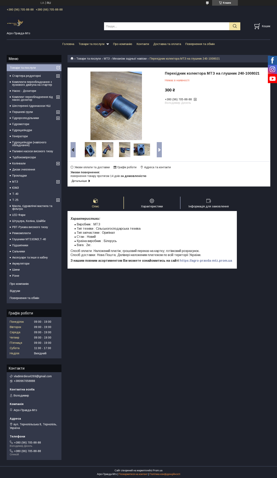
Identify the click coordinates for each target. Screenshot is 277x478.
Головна (68, 44)
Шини (16, 269)
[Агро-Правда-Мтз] (53, 22)
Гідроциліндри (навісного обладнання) (29, 144)
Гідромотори (20, 124)
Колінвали (19, 163)
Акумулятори (20, 263)
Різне (15, 275)
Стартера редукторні (26, 75)
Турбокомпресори (24, 157)
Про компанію (122, 44)
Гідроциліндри (22, 130)
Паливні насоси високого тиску (32, 151)
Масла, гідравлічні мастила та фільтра (32, 207)
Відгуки (15, 291)
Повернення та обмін (200, 44)
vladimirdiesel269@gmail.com (33, 376)
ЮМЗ (15, 187)
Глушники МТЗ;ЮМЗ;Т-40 (29, 239)
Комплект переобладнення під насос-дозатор (32, 98)
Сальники (18, 251)
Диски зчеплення (23, 169)
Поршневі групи (22, 112)
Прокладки (19, 175)
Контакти (142, 44)
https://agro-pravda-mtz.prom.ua (206, 260)
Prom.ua (157, 470)
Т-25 (15, 199)
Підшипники (20, 245)
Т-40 (15, 193)
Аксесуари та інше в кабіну (30, 257)
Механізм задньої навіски (130, 58)
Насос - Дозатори (24, 90)
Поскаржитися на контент (133, 474)
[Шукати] (234, 26)
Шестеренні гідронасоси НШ (31, 105)
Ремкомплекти (21, 233)
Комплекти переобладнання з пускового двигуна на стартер (32, 83)
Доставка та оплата (167, 44)
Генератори (20, 136)
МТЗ (107, 58)
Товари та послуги (91, 44)
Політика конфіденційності (164, 474)
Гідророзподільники (25, 118)
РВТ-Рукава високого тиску (30, 227)
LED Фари (18, 214)
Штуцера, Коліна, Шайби (28, 221)
